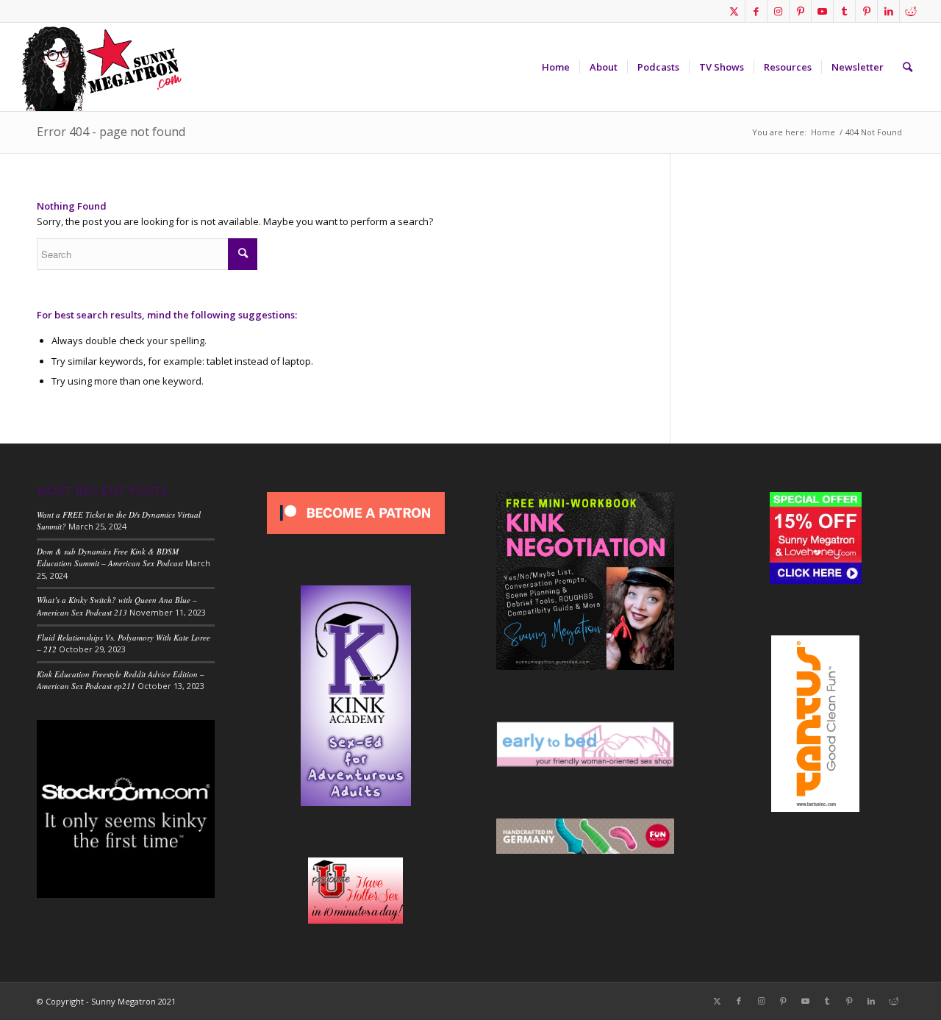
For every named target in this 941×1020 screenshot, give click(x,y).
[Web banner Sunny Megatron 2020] (101, 67)
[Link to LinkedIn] (888, 11)
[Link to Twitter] (734, 11)
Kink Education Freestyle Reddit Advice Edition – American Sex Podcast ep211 (120, 680)
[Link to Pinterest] (800, 11)
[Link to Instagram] (778, 11)
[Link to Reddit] (911, 11)
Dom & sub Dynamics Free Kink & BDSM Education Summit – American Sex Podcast (110, 557)
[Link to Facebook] (756, 11)
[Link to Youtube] (822, 11)
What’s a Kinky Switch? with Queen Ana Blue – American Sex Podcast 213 (117, 606)
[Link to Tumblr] (844, 11)
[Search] (907, 67)
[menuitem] (555, 67)
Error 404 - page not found (111, 132)
